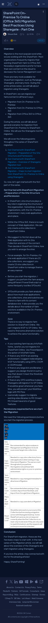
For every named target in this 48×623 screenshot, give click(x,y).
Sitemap (35, 595)
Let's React (26, 598)
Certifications (25, 595)
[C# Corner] (9, 4)
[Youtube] (21, 582)
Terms (39, 587)
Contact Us (19, 587)
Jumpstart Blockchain (30, 602)
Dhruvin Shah (12, 34)
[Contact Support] (41, 582)
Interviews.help (15, 602)
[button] (43, 4)
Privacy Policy (30, 587)
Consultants (34, 591)
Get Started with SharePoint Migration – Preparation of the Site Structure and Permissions (24, 153)
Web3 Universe (37, 598)
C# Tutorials (24, 591)
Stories (42, 595)
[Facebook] (6, 582)
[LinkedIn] (16, 582)
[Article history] (21, 34)
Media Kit (6, 591)
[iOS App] (36, 582)
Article (41, 40)
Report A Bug (8, 595)
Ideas (43, 591)
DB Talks (17, 598)
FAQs (16, 595)
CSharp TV (9, 598)
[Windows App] (26, 582)
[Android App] (31, 582)
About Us (10, 587)
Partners (14, 591)
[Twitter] (11, 582)
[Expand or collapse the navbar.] (3, 4)
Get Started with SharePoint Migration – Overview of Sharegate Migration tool (24, 162)
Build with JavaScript (24, 605)
